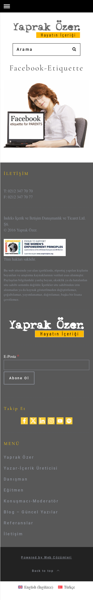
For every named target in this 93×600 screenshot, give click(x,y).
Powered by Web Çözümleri (46, 557)
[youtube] (60, 420)
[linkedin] (42, 420)
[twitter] (33, 420)
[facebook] (24, 420)
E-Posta (11, 356)
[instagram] (51, 420)
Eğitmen (14, 490)
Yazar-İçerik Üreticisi (31, 468)
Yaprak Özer (19, 457)
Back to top (43, 571)
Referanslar (18, 523)
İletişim (13, 534)
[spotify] (69, 420)
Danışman (16, 479)
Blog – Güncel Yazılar (31, 512)
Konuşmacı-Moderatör (31, 501)
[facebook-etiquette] (46, 113)
